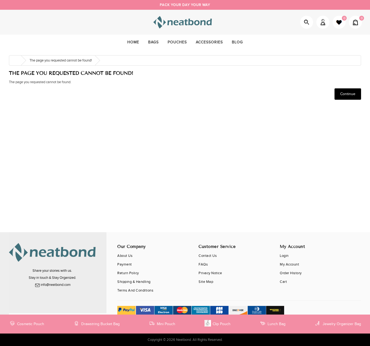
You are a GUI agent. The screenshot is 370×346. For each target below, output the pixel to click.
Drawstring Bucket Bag (100, 324)
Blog (237, 42)
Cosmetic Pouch (30, 324)
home (133, 42)
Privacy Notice (210, 273)
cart (283, 282)
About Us (124, 256)
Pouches (177, 42)
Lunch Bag (276, 324)
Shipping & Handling (134, 282)
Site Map (206, 282)
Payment (124, 264)
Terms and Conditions (135, 290)
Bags (153, 42)
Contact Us (208, 256)
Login (284, 256)
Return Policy (128, 273)
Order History (291, 273)
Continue (347, 94)
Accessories (209, 42)
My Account (322, 22)
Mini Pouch (166, 324)
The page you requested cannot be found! (61, 60)
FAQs (203, 264)
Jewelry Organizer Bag (342, 324)
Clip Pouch (222, 324)
